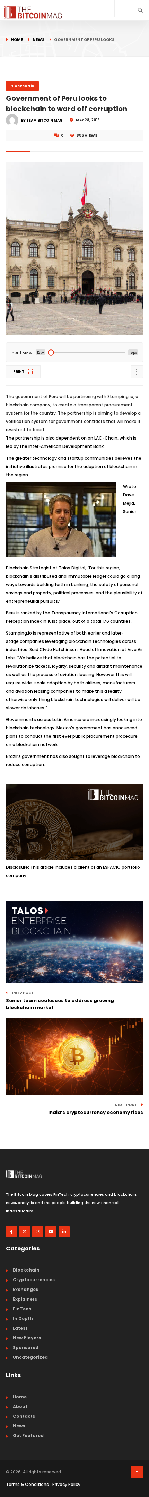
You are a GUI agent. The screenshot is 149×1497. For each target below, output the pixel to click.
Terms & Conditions (27, 1484)
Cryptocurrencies (34, 1280)
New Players (27, 1338)
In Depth (23, 1318)
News (38, 39)
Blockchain (22, 86)
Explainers (25, 1299)
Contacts (24, 1416)
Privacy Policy (66, 1484)
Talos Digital (72, 568)
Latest (20, 1328)
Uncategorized (30, 1357)
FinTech (22, 1309)
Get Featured (28, 1435)
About (20, 1406)
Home (17, 39)
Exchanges (25, 1289)
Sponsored (25, 1347)
